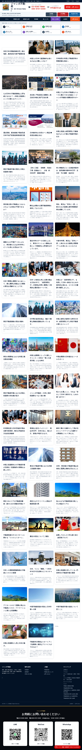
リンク (65, 683)
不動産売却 (46, 669)
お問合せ (65, 669)
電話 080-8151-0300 (35, 718)
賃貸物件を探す (26, 19)
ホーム (7, 19)
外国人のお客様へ (55, 19)
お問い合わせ (75, 19)
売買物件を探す (16, 19)
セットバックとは (67, 681)
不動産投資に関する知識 (69, 698)
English (77, 1)
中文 (73, 1)
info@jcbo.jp (45, 718)
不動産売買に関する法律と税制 (70, 694)
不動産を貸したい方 (48, 671)
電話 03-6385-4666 (22, 718)
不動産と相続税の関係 (68, 686)
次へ (58, 626)
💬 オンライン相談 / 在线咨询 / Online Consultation (67, 747)
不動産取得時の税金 (68, 688)
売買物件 (27, 669)
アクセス (65, 671)
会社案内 (65, 19)
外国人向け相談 (28, 674)
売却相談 (36, 19)
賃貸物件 (27, 671)
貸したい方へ (46, 19)
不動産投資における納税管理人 (70, 696)
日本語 (68, 1)
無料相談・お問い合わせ (72, 7)
